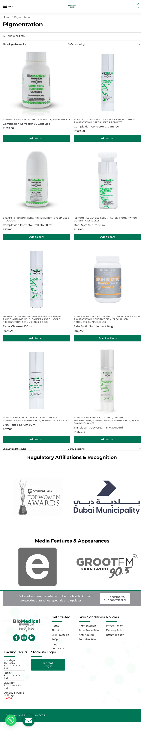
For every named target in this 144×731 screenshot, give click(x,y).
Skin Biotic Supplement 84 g (93, 326)
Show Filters (16, 36)
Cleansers (36, 319)
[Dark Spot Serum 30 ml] (107, 181)
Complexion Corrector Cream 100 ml (98, 126)
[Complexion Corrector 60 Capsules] (36, 82)
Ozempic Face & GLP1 (127, 316)
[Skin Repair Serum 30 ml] (36, 380)
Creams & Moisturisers (120, 119)
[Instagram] (24, 637)
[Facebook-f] (16, 637)
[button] (138, 6)
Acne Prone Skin (26, 316)
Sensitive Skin (102, 319)
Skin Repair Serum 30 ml (19, 424)
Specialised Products (36, 119)
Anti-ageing (20, 319)
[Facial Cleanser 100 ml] (36, 279)
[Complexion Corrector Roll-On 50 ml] (36, 181)
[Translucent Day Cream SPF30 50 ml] (107, 380)
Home (6, 17)
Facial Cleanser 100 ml (17, 326)
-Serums (79, 218)
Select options (107, 338)
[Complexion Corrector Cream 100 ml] (107, 82)
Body (77, 119)
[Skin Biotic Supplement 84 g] (107, 279)
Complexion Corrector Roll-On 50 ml (27, 225)
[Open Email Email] (28, 720)
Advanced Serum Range (102, 218)
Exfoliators (52, 319)
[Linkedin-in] (31, 637)
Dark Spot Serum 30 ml (90, 225)
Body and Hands (93, 119)
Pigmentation (12, 119)
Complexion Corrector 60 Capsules (26, 123)
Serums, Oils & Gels (87, 221)
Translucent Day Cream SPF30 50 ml (98, 427)
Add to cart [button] (36, 138)
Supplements (61, 119)
